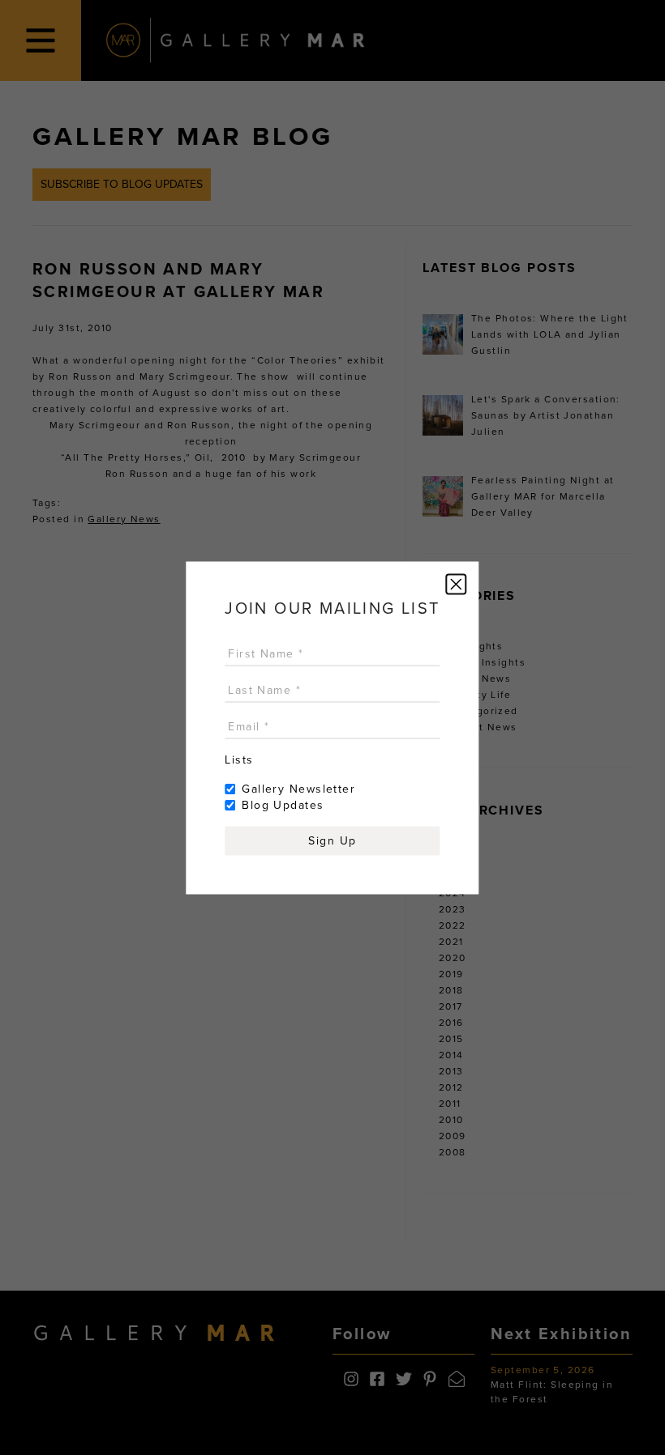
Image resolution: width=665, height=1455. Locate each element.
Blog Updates (283, 804)
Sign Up (332, 840)
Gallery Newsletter (298, 788)
